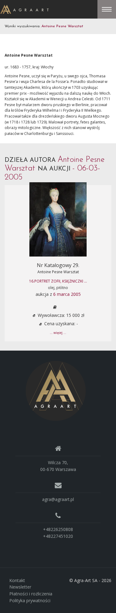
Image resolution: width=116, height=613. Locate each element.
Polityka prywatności (29, 600)
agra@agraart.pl (58, 499)
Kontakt (17, 580)
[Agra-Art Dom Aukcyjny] (56, 390)
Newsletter (20, 587)
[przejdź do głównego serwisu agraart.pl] (24, 9)
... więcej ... (58, 332)
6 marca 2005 (67, 294)
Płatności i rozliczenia (30, 594)
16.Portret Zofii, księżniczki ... (58, 281)
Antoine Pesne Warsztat (58, 271)
